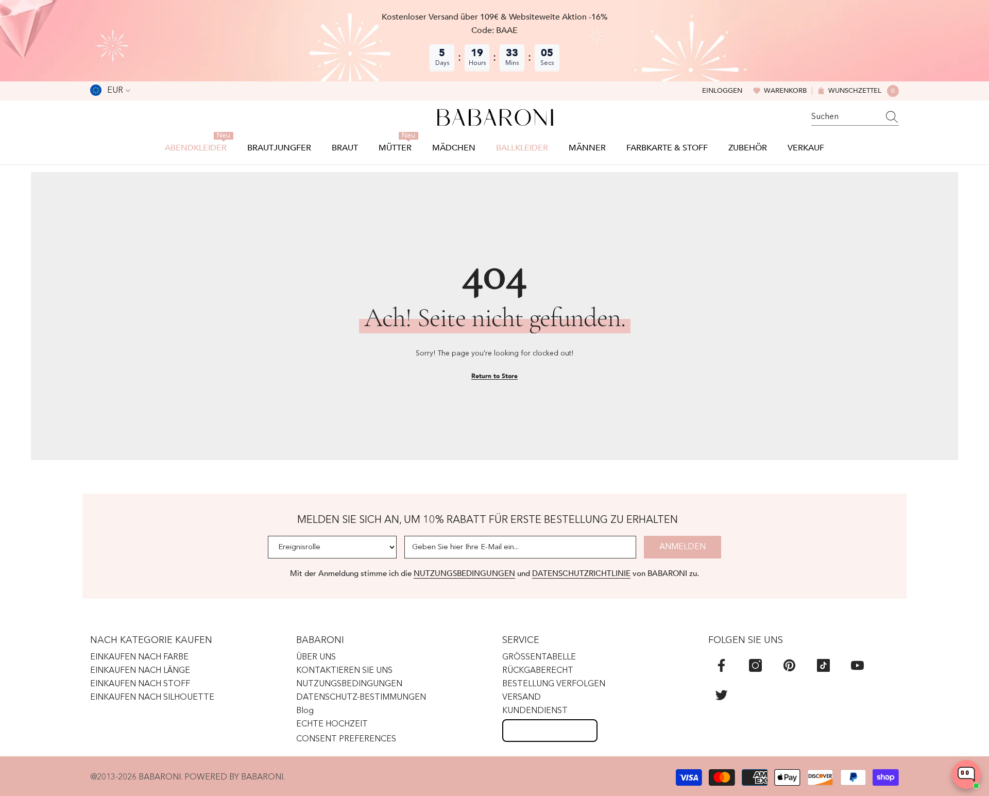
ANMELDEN (682, 547)
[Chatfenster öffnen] (966, 774)
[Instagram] (755, 665)
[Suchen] (855, 117)
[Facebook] (721, 665)
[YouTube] (857, 665)
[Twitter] (721, 695)
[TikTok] (823, 665)
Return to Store (494, 376)
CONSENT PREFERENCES (346, 739)
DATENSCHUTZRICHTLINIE (581, 573)
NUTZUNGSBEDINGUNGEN (464, 573)
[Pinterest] (789, 665)
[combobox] (845, 117)
